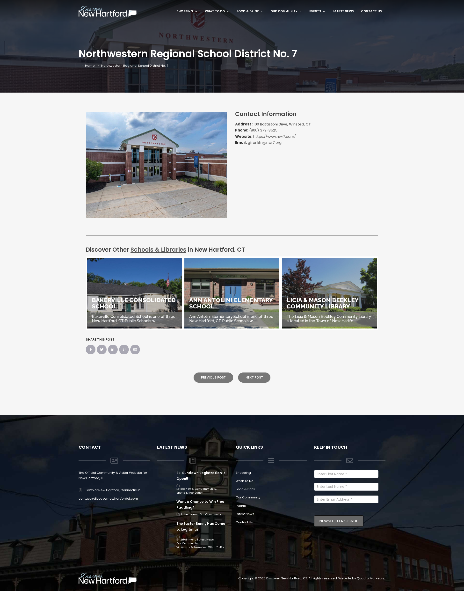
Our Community (284, 11)
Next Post (254, 377)
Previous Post (213, 377)
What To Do (215, 11)
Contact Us (371, 11)
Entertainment (186, 539)
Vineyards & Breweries (191, 547)
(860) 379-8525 (263, 130)
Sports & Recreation (189, 493)
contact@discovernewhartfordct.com (108, 498)
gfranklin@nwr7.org (265, 142)
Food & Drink (248, 11)
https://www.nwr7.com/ (274, 136)
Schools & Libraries (158, 250)
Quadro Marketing (371, 578)
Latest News (343, 11)
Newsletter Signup (338, 521)
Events (315, 11)
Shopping (185, 11)
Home (90, 65)
